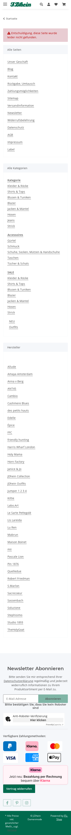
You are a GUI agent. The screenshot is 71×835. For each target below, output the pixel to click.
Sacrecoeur (14, 593)
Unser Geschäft (17, 62)
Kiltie (10, 498)
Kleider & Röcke (17, 186)
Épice (11, 425)
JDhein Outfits (16, 483)
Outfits (13, 327)
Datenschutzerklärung (18, 681)
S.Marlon (13, 586)
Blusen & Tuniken (19, 197)
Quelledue (14, 571)
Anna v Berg (15, 381)
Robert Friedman (18, 578)
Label (11, 149)
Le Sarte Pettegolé (19, 513)
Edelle (11, 418)
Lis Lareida (14, 520)
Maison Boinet (16, 542)
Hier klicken (38, 720)
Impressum (14, 142)
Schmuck (13, 246)
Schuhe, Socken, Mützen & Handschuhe (33, 252)
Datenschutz (15, 127)
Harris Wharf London (21, 447)
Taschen (13, 258)
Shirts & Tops (16, 191)
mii (9, 549)
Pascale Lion (15, 556)
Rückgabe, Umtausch (21, 83)
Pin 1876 (13, 564)
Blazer (11, 203)
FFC (9, 432)
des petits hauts (18, 410)
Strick (11, 226)
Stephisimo (14, 615)
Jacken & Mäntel (18, 209)
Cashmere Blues (18, 403)
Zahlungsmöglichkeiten (22, 91)
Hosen (11, 214)
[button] (42, 4)
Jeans (11, 220)
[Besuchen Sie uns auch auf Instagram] (27, 802)
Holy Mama (14, 454)
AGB (10, 135)
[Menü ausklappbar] (5, 2)
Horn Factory (15, 461)
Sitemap (12, 98)
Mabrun (12, 535)
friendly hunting (18, 440)
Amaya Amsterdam (20, 374)
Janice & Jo (14, 469)
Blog (10, 69)
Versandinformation (20, 105)
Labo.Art (13, 505)
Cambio (12, 396)
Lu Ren (12, 527)
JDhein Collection (18, 476)
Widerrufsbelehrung (21, 120)
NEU (12, 321)
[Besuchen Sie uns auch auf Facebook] (7, 802)
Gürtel (11, 240)
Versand (11, 830)
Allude (11, 367)
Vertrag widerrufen (19, 789)
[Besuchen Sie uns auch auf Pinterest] (17, 802)
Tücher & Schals (18, 263)
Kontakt (12, 76)
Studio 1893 (15, 622)
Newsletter (14, 113)
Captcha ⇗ (54, 724)
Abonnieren (53, 699)
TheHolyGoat (15, 629)
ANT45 (11, 388)
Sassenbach (15, 600)
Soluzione (13, 608)
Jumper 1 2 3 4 (17, 491)
